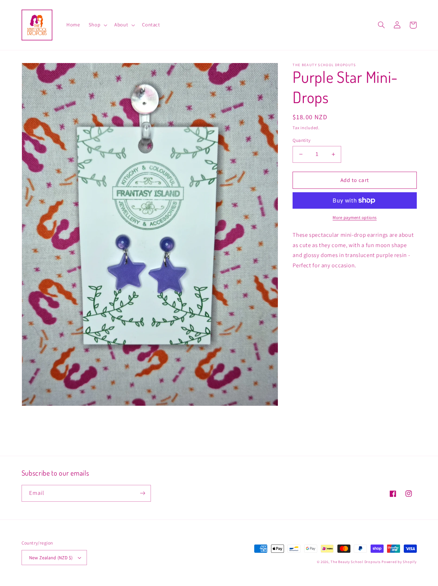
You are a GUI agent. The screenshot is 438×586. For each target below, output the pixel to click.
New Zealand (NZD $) (51, 557)
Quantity (301, 140)
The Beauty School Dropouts (355, 561)
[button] (97, 25)
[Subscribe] (142, 493)
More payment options (355, 217)
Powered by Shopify (399, 561)
